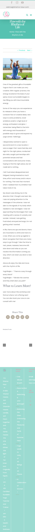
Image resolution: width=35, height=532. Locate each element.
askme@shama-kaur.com (17, 7)
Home (11, 32)
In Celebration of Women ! (17, 485)
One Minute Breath (17, 380)
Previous (22, 50)
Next (29, 50)
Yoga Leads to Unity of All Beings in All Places (17, 460)
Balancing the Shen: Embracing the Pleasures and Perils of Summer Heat (17, 425)
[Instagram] (30, 401)
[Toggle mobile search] (27, 15)
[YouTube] (30, 405)
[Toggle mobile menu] (31, 15)
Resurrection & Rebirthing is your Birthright (17, 396)
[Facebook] (30, 397)
